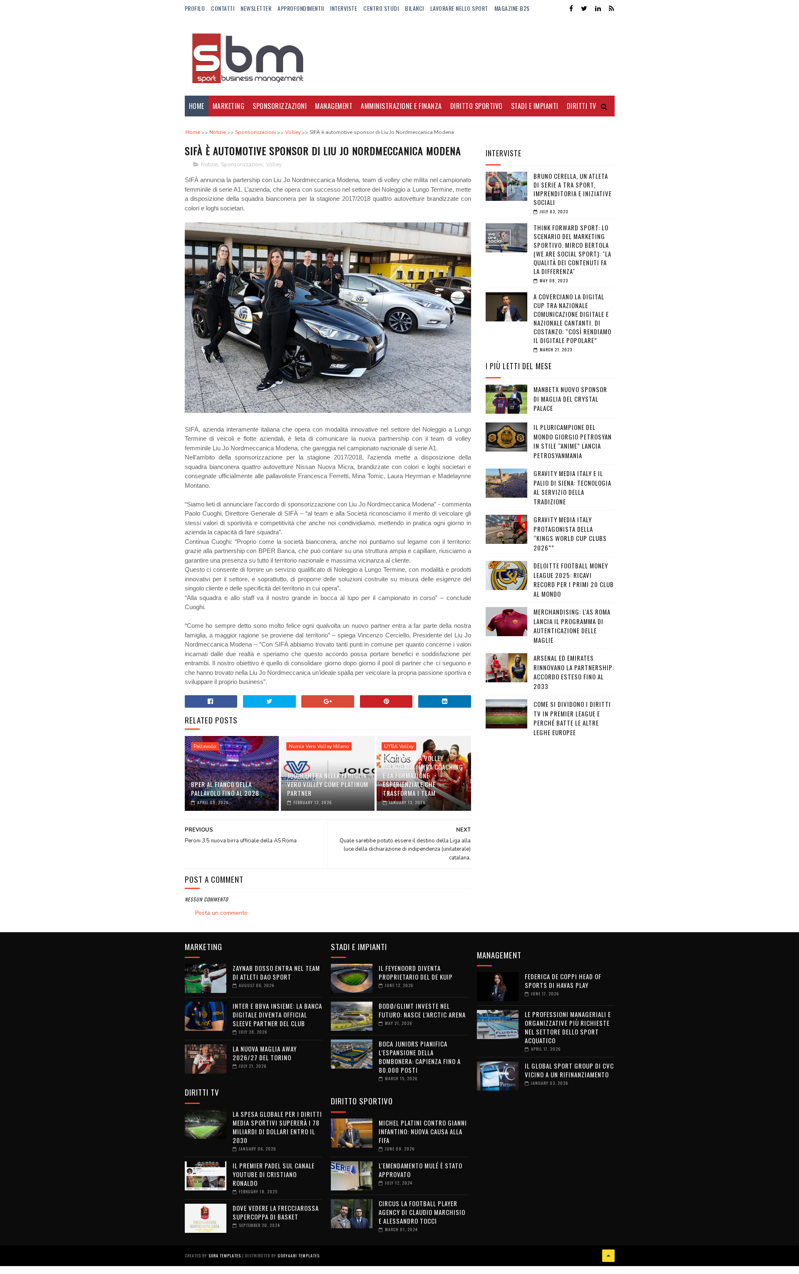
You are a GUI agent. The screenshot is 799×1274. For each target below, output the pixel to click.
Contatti (222, 8)
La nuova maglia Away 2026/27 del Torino (265, 1053)
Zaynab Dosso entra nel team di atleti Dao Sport (276, 972)
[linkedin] (598, 8)
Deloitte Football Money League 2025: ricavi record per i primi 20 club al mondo (573, 579)
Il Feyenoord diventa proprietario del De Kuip (416, 972)
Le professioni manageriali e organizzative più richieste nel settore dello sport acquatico (568, 1027)
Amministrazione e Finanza (401, 106)
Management (333, 106)
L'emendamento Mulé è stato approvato (420, 1170)
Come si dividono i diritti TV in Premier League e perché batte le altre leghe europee (572, 718)
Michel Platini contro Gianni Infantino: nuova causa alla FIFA (423, 1131)
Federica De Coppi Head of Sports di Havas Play (563, 981)
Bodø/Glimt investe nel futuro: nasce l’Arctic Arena (422, 1010)
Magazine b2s (512, 8)
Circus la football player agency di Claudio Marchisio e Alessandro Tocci (422, 1212)
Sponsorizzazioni (280, 106)
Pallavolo (205, 746)
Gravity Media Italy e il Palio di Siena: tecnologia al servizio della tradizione (572, 487)
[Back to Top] (608, 1255)
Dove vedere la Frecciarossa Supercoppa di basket (276, 1212)
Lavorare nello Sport (459, 8)
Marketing (229, 106)
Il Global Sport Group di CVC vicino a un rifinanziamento (569, 1070)
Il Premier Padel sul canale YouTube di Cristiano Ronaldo (274, 1174)
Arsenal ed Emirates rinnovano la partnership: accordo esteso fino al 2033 (573, 672)
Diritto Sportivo (476, 106)
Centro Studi (381, 8)
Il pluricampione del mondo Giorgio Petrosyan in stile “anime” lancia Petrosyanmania (572, 441)
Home (196, 106)
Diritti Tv (581, 106)
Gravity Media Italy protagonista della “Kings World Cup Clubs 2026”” (570, 533)
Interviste (343, 8)
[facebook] (571, 8)
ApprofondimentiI (301, 8)
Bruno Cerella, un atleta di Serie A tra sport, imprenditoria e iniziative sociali (572, 189)
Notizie (209, 164)
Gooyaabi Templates (299, 1255)
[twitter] (584, 8)
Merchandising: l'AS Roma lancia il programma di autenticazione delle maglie (571, 625)
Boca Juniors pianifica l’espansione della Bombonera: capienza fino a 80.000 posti (420, 1056)
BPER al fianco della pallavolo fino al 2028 (225, 788)
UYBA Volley (399, 746)
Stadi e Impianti (534, 106)
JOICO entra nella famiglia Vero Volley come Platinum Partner (327, 784)
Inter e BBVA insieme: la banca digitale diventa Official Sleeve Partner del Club (277, 1014)
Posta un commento (221, 913)
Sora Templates (224, 1255)
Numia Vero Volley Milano (319, 746)
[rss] (611, 8)
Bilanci (414, 8)
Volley (274, 164)
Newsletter (256, 8)
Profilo (195, 8)
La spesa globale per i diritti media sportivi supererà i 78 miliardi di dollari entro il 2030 (277, 1127)
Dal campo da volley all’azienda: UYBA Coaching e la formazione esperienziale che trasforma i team (423, 775)
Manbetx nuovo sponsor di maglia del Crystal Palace (570, 398)
